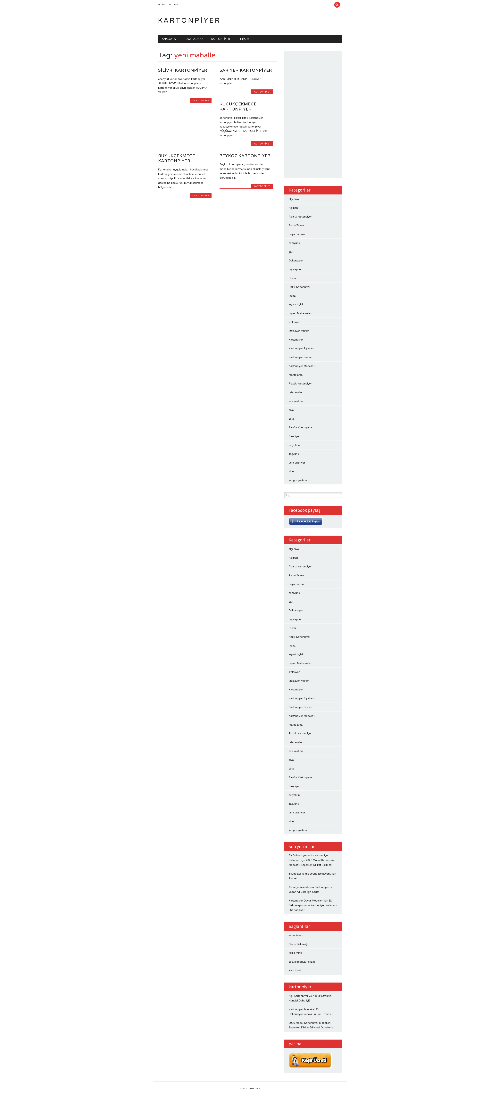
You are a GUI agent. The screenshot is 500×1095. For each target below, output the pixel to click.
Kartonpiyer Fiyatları (301, 348)
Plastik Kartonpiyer (300, 383)
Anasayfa (169, 39)
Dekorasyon (296, 260)
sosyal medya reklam (302, 961)
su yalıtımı (295, 445)
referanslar (295, 392)
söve (292, 418)
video (292, 471)
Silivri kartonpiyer (182, 70)
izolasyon (294, 322)
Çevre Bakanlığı (298, 944)
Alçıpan (293, 207)
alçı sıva (294, 199)
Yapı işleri (295, 970)
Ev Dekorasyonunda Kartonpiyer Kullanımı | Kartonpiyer (313, 905)
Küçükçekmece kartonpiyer (238, 106)
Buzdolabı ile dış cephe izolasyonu (310, 873)
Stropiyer (294, 436)
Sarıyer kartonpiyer (246, 70)
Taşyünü (294, 453)
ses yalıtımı (296, 401)
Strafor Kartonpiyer (300, 427)
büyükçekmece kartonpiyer (176, 158)
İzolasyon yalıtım (299, 330)
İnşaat (292, 295)
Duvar (292, 278)
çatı (291, 251)
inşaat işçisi (296, 304)
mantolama (296, 374)
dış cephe (295, 269)
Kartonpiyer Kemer (300, 357)
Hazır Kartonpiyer (299, 286)
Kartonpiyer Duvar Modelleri (306, 900)
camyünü (294, 242)
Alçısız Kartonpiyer (300, 216)
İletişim (243, 39)
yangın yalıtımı (298, 480)
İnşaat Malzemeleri (300, 313)
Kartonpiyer (189, 20)
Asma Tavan (296, 225)
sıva (291, 409)
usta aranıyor (297, 462)
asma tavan (296, 935)
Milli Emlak (295, 952)
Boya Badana (193, 39)
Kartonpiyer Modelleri (302, 365)
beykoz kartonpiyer (245, 155)
